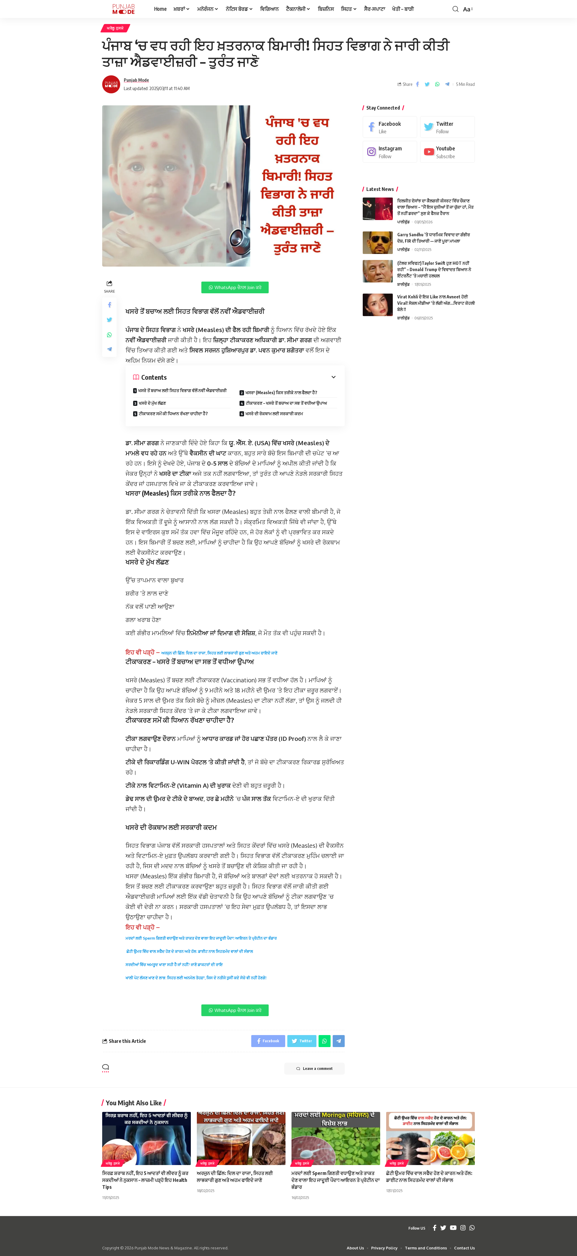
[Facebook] (390, 127)
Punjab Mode (136, 80)
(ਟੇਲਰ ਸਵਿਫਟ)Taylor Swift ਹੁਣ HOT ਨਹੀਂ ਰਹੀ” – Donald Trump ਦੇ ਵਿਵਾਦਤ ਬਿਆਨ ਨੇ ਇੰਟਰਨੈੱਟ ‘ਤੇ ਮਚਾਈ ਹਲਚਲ (434, 269)
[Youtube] (447, 151)
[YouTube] (453, 1228)
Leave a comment (318, 1068)
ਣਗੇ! (263, 977)
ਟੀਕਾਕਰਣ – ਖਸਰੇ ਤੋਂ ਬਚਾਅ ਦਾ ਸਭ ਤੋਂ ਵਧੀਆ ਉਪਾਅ (286, 403)
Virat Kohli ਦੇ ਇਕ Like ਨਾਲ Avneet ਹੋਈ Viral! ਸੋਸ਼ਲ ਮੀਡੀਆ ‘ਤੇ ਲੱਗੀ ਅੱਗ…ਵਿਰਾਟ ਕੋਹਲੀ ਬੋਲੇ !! (436, 303)
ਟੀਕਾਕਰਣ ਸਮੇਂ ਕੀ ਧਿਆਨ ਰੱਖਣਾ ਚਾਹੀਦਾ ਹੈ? (173, 413)
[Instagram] (390, 151)
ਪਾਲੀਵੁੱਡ (403, 221)
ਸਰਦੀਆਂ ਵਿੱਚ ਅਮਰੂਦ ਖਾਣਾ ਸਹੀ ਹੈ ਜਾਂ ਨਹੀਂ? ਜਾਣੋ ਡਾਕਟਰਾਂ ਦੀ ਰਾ (172, 964)
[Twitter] (447, 127)
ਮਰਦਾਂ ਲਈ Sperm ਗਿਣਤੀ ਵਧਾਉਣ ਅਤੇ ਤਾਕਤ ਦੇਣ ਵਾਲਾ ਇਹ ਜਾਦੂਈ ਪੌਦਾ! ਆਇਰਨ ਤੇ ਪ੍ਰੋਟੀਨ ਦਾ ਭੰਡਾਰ (201, 938)
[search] (456, 9)
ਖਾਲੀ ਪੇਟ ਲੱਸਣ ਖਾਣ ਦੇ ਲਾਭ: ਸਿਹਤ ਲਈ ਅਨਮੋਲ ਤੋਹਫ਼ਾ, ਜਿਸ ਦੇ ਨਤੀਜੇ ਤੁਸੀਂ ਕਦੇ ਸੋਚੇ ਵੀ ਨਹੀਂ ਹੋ (193, 977)
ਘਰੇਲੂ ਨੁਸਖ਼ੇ (115, 28)
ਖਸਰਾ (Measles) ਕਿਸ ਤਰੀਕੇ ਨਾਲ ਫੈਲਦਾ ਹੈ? (281, 392)
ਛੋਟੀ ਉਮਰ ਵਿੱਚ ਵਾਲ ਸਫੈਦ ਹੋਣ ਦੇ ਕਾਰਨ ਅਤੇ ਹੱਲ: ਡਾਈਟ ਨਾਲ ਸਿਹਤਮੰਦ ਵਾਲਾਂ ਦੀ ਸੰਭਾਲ (189, 951)
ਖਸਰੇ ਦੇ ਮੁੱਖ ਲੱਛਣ (152, 403)
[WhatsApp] (472, 1228)
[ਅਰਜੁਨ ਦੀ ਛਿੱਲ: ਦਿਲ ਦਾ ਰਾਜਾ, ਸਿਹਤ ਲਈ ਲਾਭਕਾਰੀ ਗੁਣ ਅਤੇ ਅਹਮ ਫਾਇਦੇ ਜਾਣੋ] (241, 1138)
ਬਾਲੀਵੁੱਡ (403, 284)
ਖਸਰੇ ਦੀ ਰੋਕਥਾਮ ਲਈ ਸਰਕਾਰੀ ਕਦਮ (274, 413)
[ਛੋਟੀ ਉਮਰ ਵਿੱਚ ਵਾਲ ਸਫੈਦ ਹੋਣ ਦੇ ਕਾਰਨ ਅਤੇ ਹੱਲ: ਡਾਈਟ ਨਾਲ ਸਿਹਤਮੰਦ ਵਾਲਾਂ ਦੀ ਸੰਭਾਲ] (430, 1138)
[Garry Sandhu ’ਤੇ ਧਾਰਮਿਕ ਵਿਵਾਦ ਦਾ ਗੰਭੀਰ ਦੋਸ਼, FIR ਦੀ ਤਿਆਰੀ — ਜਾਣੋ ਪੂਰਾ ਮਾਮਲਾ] (378, 242)
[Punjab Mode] (123, 9)
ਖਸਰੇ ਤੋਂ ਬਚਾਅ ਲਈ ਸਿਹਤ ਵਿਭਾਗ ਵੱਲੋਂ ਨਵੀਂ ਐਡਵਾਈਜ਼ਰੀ (182, 390)
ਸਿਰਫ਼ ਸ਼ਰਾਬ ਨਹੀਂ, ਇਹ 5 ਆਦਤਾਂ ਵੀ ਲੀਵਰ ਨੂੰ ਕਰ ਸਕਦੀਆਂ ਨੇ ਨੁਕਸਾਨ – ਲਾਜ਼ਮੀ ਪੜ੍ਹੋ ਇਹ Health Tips (145, 1180)
